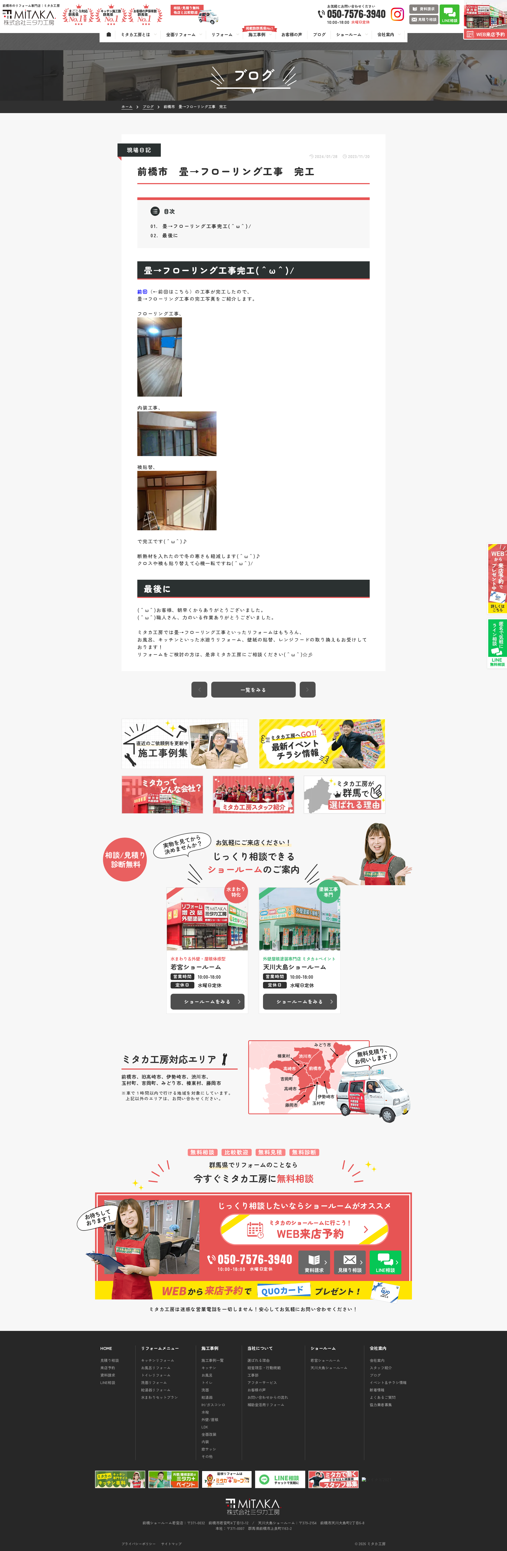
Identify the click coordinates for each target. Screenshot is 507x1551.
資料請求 (107, 1375)
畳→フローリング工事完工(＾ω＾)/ (207, 225)
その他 (207, 1456)
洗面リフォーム (154, 1382)
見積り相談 (109, 1360)
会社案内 (377, 1360)
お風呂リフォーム (156, 1367)
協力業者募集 (381, 1404)
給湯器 (207, 1397)
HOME (106, 1348)
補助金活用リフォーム (265, 1404)
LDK (204, 1426)
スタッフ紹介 (381, 1367)
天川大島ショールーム (329, 1367)
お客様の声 (256, 1389)
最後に (170, 235)
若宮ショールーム (325, 1360)
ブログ (375, 1375)
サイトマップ (171, 1543)
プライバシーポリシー (138, 1543)
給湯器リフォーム (156, 1389)
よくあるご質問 (383, 1397)
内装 (205, 1441)
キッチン (208, 1367)
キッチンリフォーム (157, 1360)
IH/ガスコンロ (213, 1404)
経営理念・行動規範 (264, 1367)
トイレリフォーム (156, 1375)
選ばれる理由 (258, 1360)
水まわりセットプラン (159, 1397)
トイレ (207, 1382)
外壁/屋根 (209, 1419)
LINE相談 (107, 1382)
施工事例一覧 (212, 1360)
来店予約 (107, 1367)
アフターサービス (262, 1382)
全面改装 (208, 1434)
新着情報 (377, 1389)
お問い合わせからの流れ (267, 1397)
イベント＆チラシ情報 (388, 1382)
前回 (142, 291)
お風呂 (207, 1375)
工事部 (253, 1375)
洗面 (205, 1389)
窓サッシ (208, 1449)
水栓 (205, 1412)
